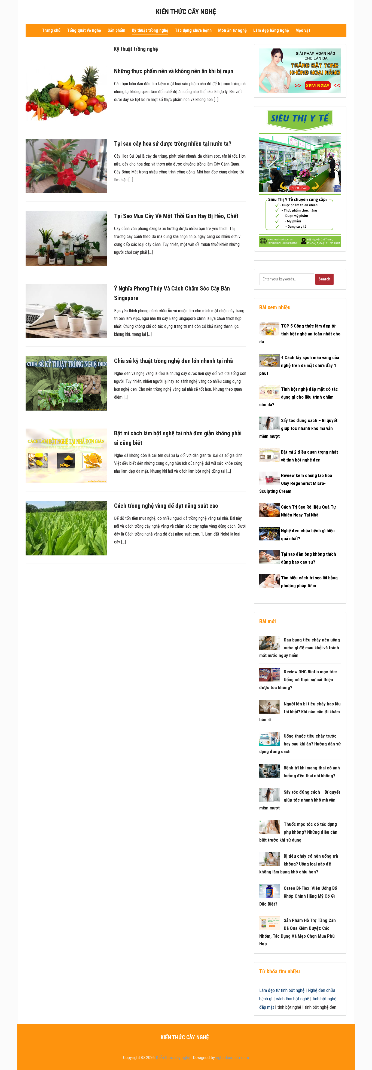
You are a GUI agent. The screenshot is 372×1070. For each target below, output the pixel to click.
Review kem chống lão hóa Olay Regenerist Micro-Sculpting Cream (295, 483)
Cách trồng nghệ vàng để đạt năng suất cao (166, 505)
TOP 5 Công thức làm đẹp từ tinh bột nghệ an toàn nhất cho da (299, 333)
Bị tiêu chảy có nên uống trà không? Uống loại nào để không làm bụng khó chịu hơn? (298, 864)
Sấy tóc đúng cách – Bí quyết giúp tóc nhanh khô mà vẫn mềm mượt (298, 428)
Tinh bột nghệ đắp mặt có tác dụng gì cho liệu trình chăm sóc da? (298, 397)
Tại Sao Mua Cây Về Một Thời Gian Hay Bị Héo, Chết (176, 216)
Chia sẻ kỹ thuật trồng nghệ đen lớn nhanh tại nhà (173, 360)
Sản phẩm (116, 30)
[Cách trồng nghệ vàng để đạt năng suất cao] (66, 527)
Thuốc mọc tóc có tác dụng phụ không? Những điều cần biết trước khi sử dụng (298, 832)
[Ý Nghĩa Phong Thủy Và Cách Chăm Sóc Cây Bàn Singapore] (66, 310)
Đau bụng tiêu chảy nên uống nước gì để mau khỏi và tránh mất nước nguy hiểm (299, 647)
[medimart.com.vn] (300, 178)
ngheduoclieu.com (232, 1057)
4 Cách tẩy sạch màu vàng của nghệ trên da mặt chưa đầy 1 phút (299, 365)
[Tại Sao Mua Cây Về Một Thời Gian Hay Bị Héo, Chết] (66, 238)
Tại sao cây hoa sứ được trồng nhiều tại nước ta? (172, 143)
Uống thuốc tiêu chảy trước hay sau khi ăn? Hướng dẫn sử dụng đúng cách (300, 743)
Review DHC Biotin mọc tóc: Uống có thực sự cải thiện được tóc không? (298, 679)
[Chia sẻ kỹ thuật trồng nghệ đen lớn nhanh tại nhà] (66, 383)
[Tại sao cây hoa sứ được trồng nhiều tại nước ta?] (66, 166)
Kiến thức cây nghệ (186, 12)
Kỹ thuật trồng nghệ (150, 30)
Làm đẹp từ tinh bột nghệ (281, 990)
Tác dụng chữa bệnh (193, 30)
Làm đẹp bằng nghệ (271, 30)
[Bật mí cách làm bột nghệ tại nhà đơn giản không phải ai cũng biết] (66, 455)
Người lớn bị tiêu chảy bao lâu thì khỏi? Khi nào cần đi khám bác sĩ (300, 711)
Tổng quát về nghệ (84, 30)
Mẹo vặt (302, 30)
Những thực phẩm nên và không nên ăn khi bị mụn (173, 71)
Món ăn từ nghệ (232, 30)
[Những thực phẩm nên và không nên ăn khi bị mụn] (66, 93)
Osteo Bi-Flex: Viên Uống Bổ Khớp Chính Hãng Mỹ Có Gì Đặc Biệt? (298, 896)
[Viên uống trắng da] (300, 70)
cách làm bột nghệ (292, 998)
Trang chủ (51, 30)
